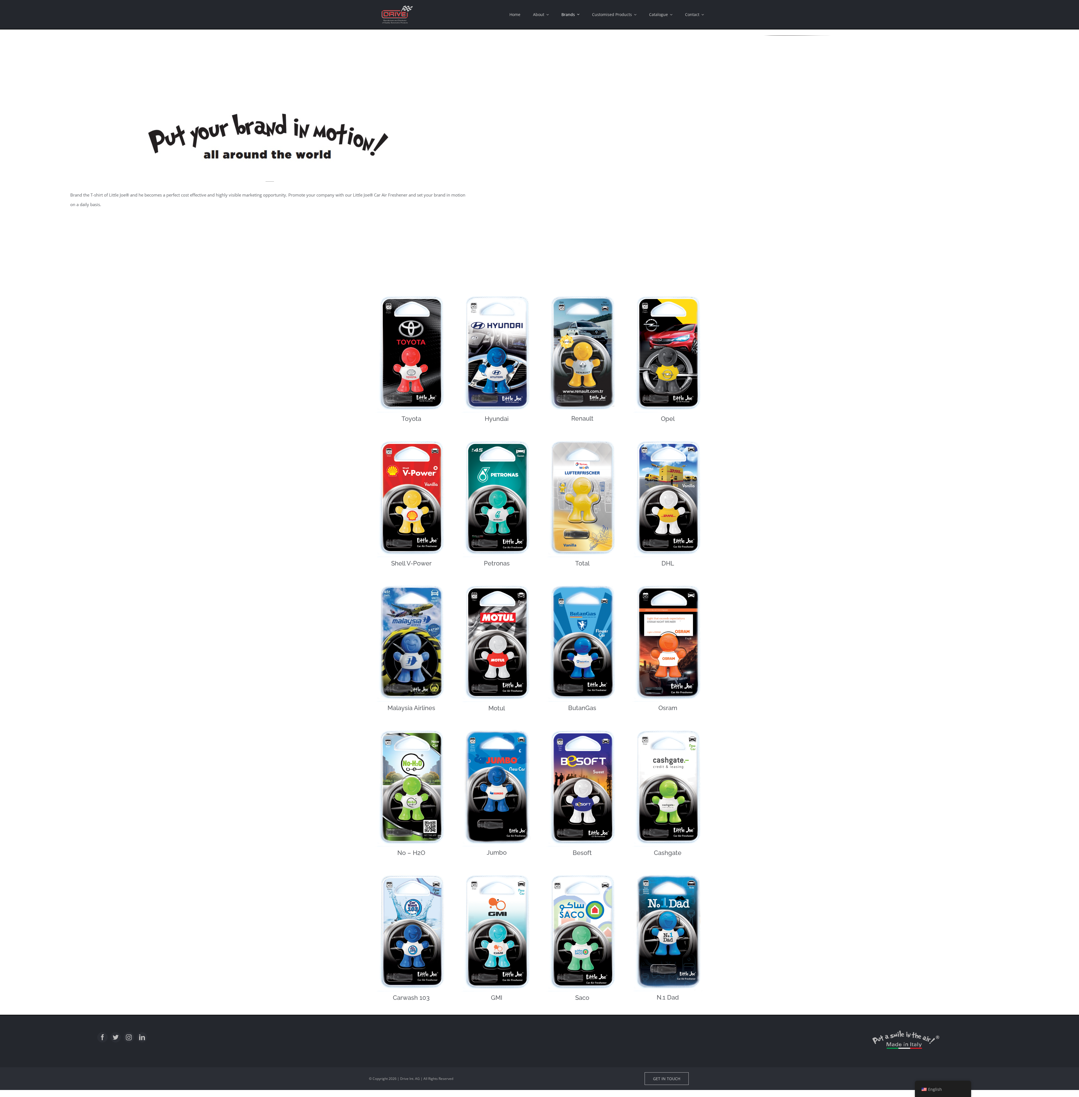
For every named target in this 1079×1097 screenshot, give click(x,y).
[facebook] (102, 1037)
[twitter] (115, 1037)
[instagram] (129, 1037)
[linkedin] (142, 1037)
